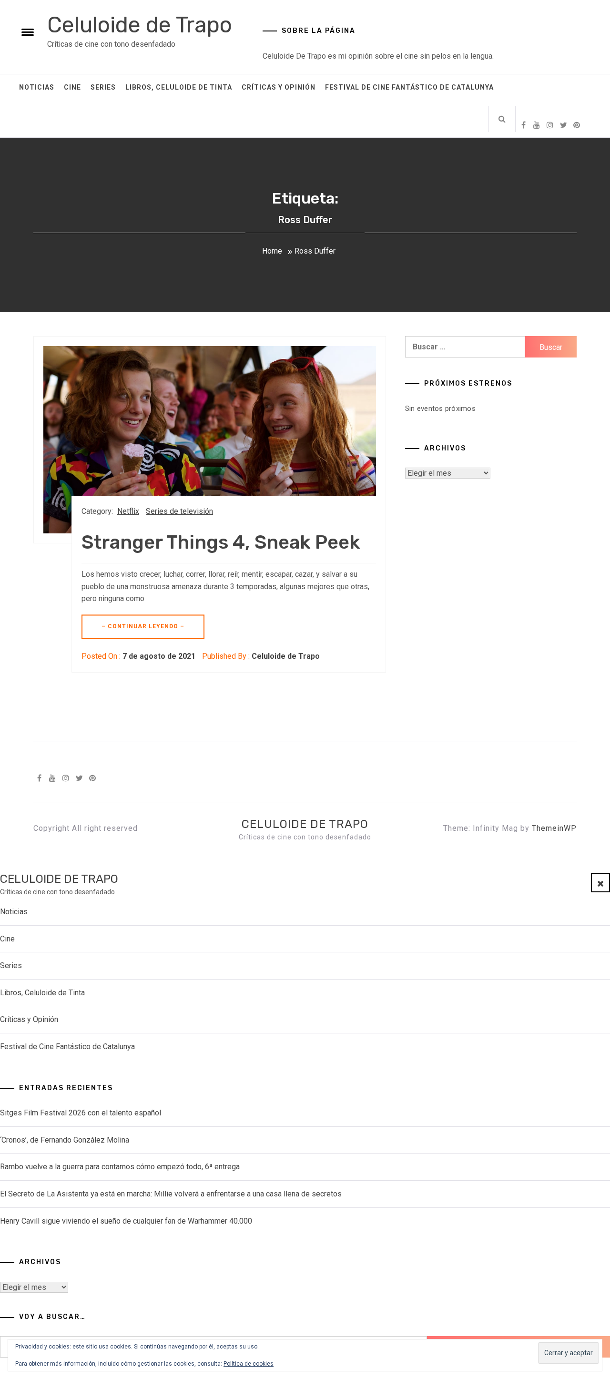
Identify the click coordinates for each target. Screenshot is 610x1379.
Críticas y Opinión (278, 87)
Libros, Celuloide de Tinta (178, 87)
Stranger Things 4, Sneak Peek (220, 542)
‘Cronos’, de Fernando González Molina (64, 1139)
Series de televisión (179, 511)
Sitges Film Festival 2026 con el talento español (80, 1112)
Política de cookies (249, 1363)
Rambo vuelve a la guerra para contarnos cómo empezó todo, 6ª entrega (120, 1166)
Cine (72, 87)
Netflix (128, 511)
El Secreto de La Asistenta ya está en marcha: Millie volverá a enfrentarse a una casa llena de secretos (171, 1193)
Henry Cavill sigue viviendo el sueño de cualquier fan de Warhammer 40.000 (126, 1221)
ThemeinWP (554, 828)
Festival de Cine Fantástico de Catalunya (409, 87)
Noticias (36, 87)
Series (103, 87)
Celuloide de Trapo (139, 25)
